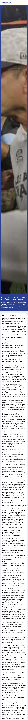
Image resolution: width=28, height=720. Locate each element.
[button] (24, 2)
